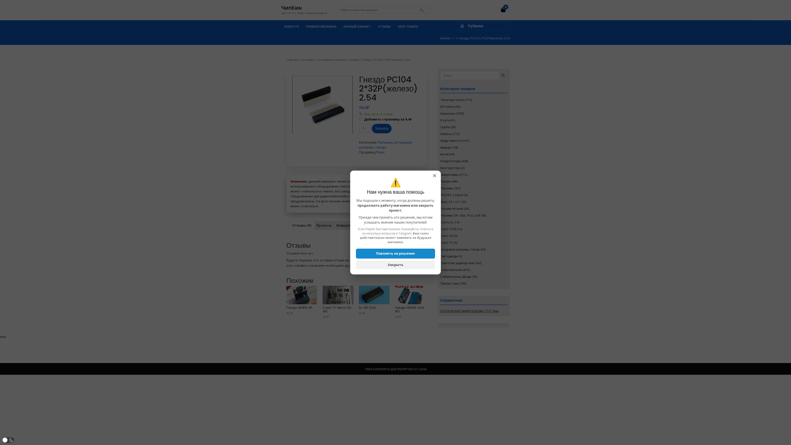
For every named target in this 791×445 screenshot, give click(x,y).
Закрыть (395, 264)
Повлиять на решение (395, 253)
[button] (8, 440)
